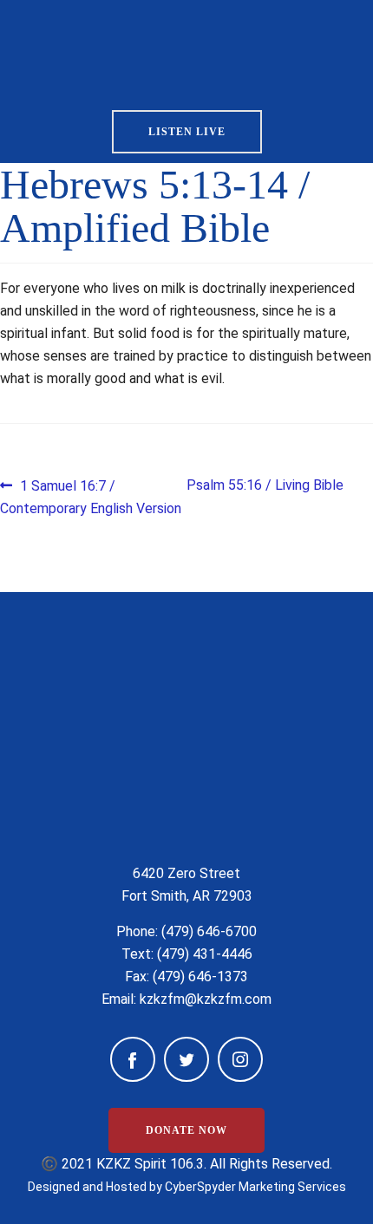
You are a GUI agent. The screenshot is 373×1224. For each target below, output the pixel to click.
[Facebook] (133, 1059)
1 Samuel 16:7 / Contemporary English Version (90, 496)
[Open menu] (319, 49)
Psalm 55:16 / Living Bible (265, 485)
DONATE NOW (186, 1130)
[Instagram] (240, 1059)
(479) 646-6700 (209, 931)
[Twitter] (186, 1059)
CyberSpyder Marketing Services (255, 1187)
